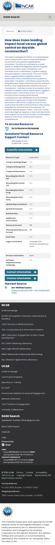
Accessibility (41, 472)
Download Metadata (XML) (22, 290)
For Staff (6, 388)
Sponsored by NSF (43, 475)
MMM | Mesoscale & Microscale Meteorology (22, 354)
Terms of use (8, 475)
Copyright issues (24, 475)
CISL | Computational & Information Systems (22, 329)
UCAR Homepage (9, 371)
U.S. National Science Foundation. (32, 541)
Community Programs (12, 377)
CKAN (6, 444)
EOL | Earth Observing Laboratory (17, 343)
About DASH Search (11, 426)
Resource (10, 31)
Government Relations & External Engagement (23, 393)
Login (4, 437)
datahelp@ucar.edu (30, 420)
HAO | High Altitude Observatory (16, 348)
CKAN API (6, 432)
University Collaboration (13, 409)
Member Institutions (11, 398)
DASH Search (12, 17)
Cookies (29, 472)
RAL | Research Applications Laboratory (19, 359)
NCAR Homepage (9, 310)
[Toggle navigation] (49, 17)
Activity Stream (26, 31)
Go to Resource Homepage (25, 128)
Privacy (20, 472)
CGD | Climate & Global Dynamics (17, 324)
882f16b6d (13, 452)
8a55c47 (13, 460)
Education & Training (11, 382)
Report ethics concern (12, 478)
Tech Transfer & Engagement (16, 404)
